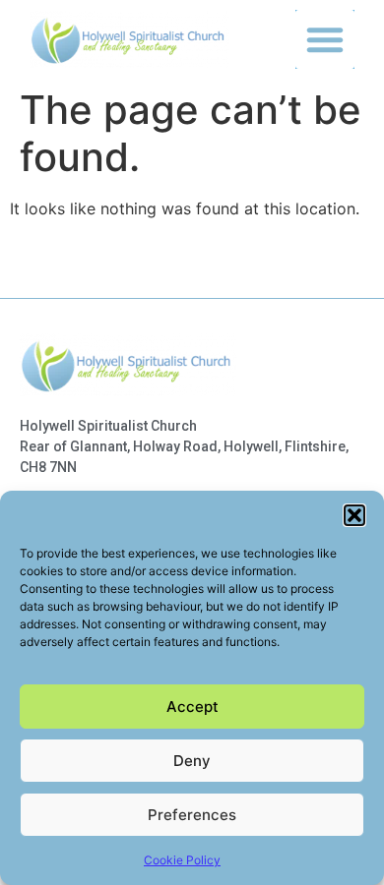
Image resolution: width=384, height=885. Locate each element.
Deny (192, 760)
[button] (354, 515)
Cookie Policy (182, 860)
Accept (192, 706)
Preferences (192, 814)
